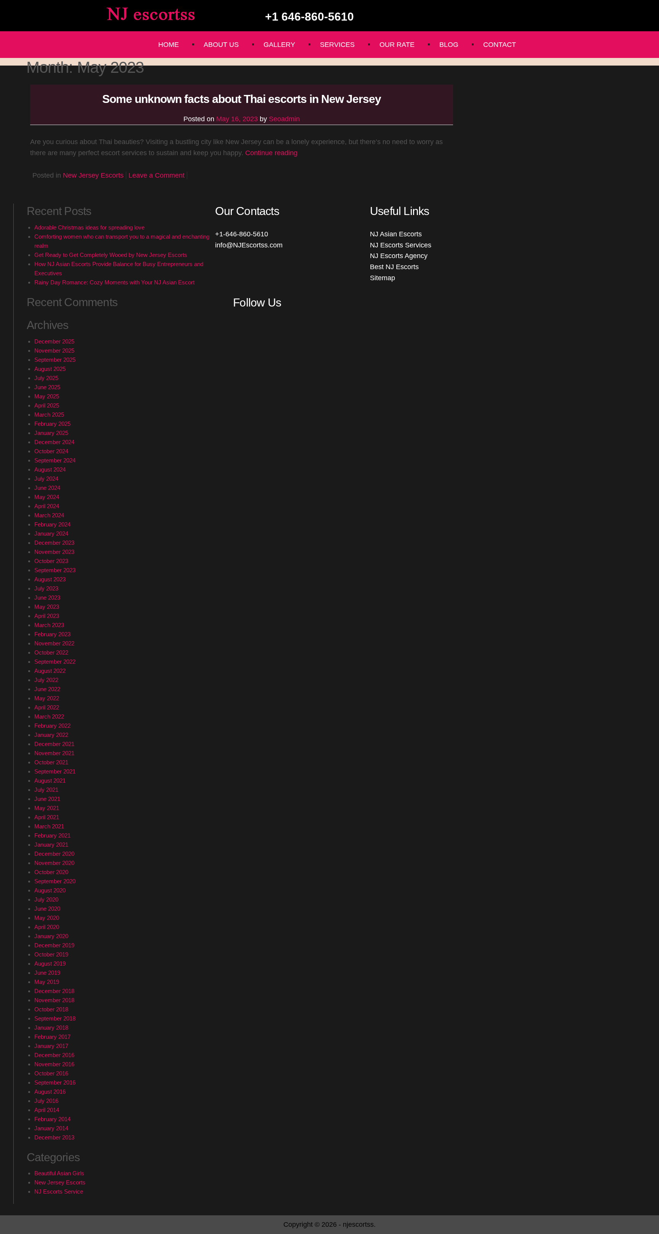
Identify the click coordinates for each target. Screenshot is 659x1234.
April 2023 (46, 616)
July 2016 (46, 1101)
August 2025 (50, 369)
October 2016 (51, 1073)
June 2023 (47, 597)
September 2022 (55, 661)
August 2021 (50, 780)
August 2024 (50, 469)
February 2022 (52, 725)
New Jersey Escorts (93, 175)
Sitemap (382, 278)
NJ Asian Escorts (396, 234)
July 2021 (46, 789)
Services (337, 44)
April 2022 (46, 707)
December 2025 (54, 341)
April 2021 (46, 817)
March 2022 (49, 716)
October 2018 (51, 1009)
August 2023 (50, 579)
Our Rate (397, 44)
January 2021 (51, 844)
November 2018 (54, 1000)
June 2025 (47, 387)
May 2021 (46, 808)
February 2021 (52, 835)
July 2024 (46, 478)
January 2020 (51, 936)
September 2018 (55, 1018)
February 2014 (52, 1119)
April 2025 (46, 405)
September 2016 (55, 1082)
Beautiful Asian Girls (59, 1173)
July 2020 (46, 899)
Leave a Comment (157, 175)
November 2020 (54, 863)
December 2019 (54, 945)
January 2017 (51, 1046)
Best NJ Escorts (394, 267)
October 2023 (51, 561)
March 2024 (49, 515)
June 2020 (47, 908)
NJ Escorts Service (58, 1191)
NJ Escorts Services (400, 245)
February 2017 (52, 1036)
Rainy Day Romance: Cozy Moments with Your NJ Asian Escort (114, 282)
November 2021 (54, 753)
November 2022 (54, 643)
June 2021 (47, 799)
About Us (221, 44)
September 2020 (55, 881)
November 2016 (54, 1064)
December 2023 (54, 542)
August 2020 (50, 890)
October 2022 (51, 652)
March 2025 (49, 414)
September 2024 (55, 460)
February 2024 (52, 524)
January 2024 (51, 533)
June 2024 (47, 488)
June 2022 (47, 689)
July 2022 (46, 680)
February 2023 (52, 634)
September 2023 (55, 570)
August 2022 (50, 671)
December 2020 (54, 853)
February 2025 (52, 423)
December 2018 (54, 991)
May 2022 (46, 698)
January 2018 (51, 1027)
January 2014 (51, 1128)
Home (168, 44)
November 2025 (54, 350)
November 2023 (54, 552)
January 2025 (51, 433)
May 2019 (46, 982)
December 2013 (54, 1137)
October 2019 (51, 954)
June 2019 (47, 972)
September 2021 (55, 771)
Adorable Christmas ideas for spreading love (89, 227)
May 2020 (46, 918)
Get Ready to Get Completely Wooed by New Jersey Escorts (110, 255)
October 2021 (51, 762)
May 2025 (46, 396)
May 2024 (46, 497)
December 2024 (54, 442)
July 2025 (46, 378)
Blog (448, 44)
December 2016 (54, 1055)
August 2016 (50, 1091)
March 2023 (49, 625)
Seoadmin (284, 119)
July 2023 (46, 588)
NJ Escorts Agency (399, 256)
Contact (499, 44)
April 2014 (46, 1110)
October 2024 (51, 451)
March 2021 (49, 826)
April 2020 (46, 927)
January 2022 (51, 735)
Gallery (279, 44)
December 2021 (54, 744)
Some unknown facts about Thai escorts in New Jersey (241, 99)
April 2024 (46, 506)
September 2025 (55, 359)
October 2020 (51, 872)
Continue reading (271, 153)
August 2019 (50, 963)
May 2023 (46, 606)
